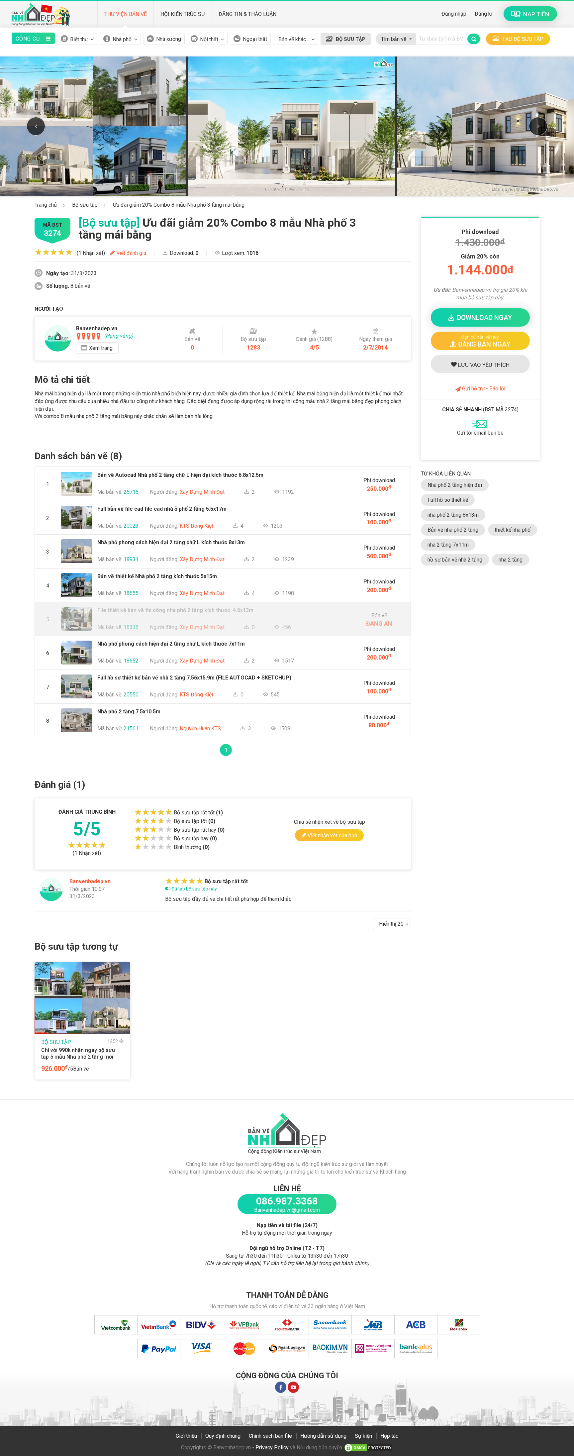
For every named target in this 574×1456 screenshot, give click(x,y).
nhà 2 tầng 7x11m (448, 545)
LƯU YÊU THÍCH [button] (483, 365)
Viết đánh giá (130, 253)
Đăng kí (483, 14)
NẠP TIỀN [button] (535, 14)
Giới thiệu (186, 1436)
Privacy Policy (272, 1447)
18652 (131, 661)
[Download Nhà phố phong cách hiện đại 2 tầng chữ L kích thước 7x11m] (77, 639)
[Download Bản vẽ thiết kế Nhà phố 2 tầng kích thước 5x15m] (77, 572)
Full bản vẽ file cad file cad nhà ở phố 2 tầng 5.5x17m (162, 509)
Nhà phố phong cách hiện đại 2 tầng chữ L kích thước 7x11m (171, 644)
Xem (101, 348)
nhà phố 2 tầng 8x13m (453, 515)
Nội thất (209, 39)
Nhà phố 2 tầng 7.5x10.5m (128, 711)
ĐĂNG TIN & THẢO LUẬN (247, 14)
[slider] (54, 252)
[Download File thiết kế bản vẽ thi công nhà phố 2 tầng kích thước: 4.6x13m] (77, 605)
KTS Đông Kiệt (196, 526)
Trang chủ (46, 205)
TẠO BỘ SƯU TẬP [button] (522, 39)
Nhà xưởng (168, 39)
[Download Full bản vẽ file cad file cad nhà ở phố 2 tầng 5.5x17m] (77, 504)
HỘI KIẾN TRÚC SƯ (182, 14)
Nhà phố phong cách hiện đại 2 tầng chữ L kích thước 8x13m (171, 542)
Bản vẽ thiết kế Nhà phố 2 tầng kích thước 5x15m (157, 576)
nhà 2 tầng (511, 560)
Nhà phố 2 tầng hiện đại (455, 485)
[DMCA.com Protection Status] (368, 1447)
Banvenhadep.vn (90, 881)
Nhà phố (122, 39)
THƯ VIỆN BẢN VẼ (125, 14)
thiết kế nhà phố (512, 530)
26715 (131, 492)
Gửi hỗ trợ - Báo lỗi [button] (483, 388)
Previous (36, 126)
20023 (131, 526)
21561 (131, 728)
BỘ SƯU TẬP (350, 39)
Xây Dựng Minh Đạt (202, 492)
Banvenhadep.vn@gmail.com (287, 1210)
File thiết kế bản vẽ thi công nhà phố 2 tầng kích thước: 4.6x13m (175, 610)
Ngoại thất (255, 39)
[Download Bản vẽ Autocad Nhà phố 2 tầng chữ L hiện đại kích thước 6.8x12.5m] (77, 470)
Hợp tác (389, 1436)
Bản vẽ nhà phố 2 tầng (453, 530)
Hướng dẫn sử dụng (323, 1436)
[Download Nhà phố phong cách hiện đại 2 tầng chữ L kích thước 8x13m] (77, 538)
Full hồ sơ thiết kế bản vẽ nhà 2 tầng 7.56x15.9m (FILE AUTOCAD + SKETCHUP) (194, 678)
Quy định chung (222, 1436)
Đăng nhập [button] (453, 14)
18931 (131, 559)
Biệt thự (79, 39)
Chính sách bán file (270, 1436)
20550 (131, 694)
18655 (131, 593)
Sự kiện (363, 1436)
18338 (131, 627)
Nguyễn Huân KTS (200, 728)
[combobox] (396, 37)
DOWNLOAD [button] (483, 318)
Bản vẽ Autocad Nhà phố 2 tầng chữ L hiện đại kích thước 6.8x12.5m (180, 475)
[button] (480, 341)
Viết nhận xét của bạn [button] (331, 835)
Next (538, 126)
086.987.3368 (287, 1201)
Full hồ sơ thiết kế (448, 500)
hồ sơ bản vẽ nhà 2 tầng (455, 560)
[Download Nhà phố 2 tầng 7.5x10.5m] (77, 707)
